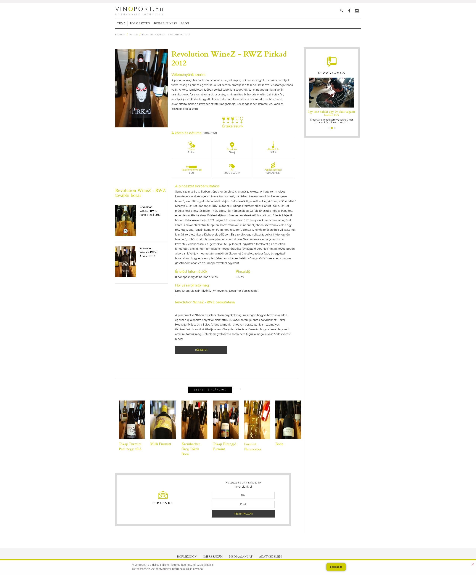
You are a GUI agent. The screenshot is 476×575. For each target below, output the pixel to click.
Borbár (133, 35)
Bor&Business (165, 23)
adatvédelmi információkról (172, 568)
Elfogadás (336, 567)
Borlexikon (187, 556)
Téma (121, 23)
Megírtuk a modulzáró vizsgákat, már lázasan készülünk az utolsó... (331, 116)
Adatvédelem (270, 556)
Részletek (201, 350)
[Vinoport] (357, 10)
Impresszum (213, 556)
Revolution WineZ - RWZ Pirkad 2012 (229, 58)
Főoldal (120, 35)
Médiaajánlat (241, 556)
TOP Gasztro (140, 23)
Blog (185, 23)
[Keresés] (341, 10)
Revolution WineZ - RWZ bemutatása (205, 302)
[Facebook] (349, 10)
